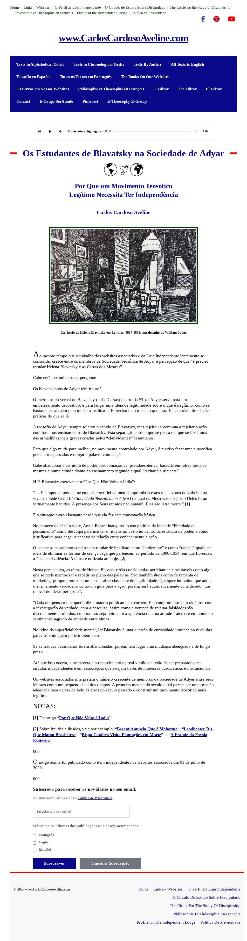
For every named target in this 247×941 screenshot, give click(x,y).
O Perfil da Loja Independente (78, 7)
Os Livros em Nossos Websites (42, 89)
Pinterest (90, 101)
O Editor (161, 89)
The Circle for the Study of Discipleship (200, 7)
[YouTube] (231, 19)
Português (46, 835)
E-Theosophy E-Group (126, 101)
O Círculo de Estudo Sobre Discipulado (135, 7)
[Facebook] (203, 19)
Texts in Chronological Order (99, 64)
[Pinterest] (216, 19)
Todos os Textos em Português (85, 76)
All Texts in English (187, 64)
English (44, 842)
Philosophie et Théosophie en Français (43, 13)
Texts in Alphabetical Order (40, 64)
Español (44, 849)
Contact (23, 101)
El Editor (214, 89)
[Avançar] (60, 131)
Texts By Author (148, 64)
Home (15, 7)
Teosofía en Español (33, 76)
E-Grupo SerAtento (57, 101)
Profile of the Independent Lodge (102, 13)
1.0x (206, 131)
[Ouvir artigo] (49, 131)
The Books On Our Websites (145, 76)
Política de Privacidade (148, 13)
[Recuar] (39, 131)
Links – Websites (37, 7)
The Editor (187, 89)
